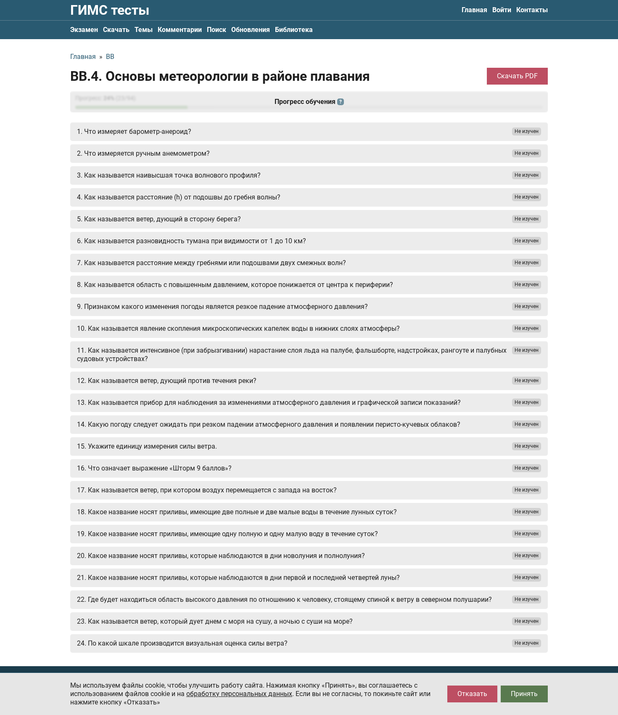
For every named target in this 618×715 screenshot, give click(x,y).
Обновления (250, 30)
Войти (501, 10)
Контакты (532, 10)
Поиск (216, 30)
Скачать (116, 30)
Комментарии (180, 30)
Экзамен (84, 30)
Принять (524, 694)
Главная (474, 10)
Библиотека (294, 30)
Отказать (472, 694)
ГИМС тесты (109, 10)
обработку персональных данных (239, 694)
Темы (144, 30)
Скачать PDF (517, 76)
